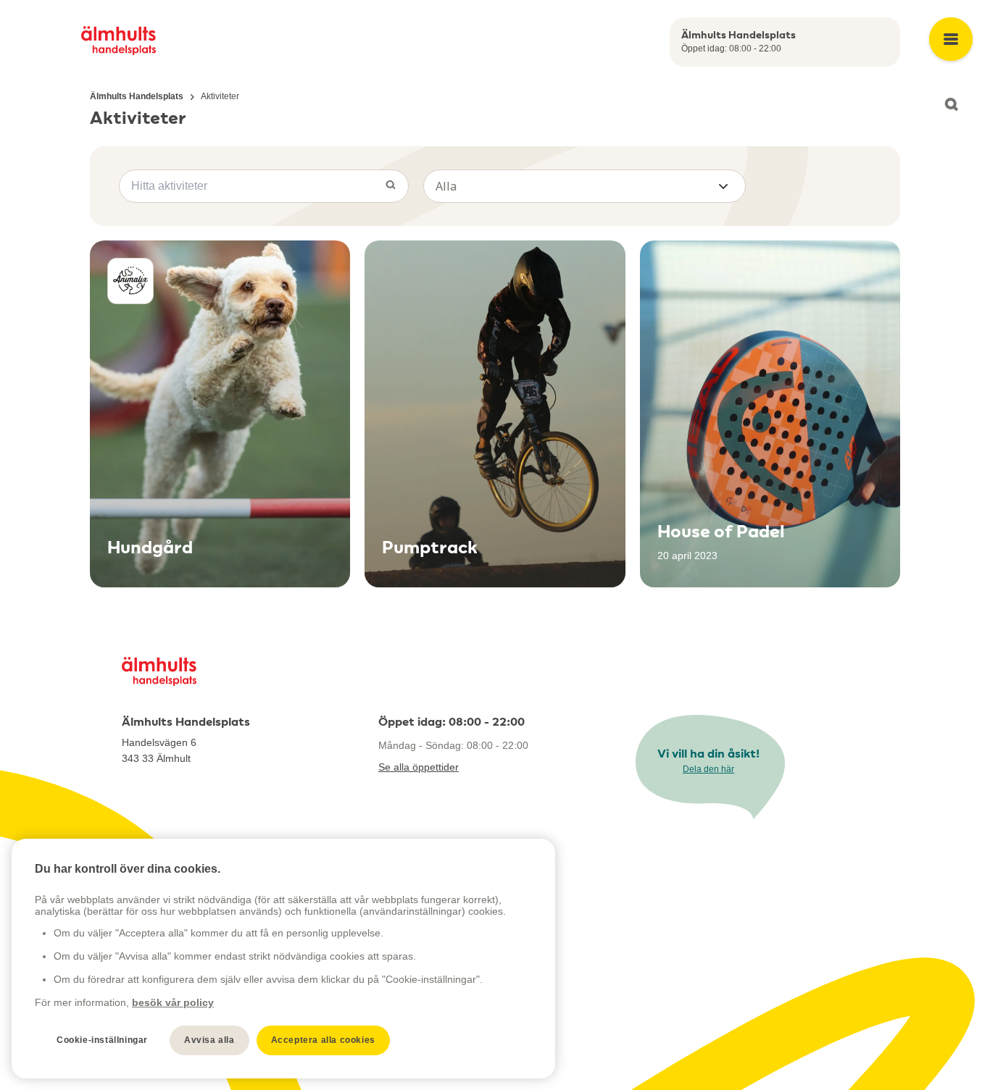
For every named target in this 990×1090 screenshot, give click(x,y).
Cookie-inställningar (102, 1040)
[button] (584, 186)
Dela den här (708, 769)
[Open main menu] (951, 39)
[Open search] (950, 104)
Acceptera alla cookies (323, 1040)
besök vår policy (173, 1002)
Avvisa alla (209, 1040)
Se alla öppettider (418, 767)
